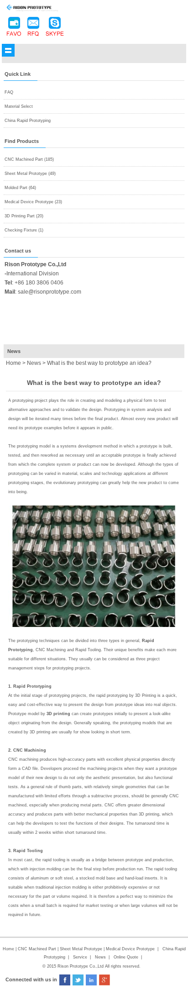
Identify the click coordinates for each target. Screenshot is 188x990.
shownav (8, 50)
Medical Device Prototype (130, 949)
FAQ (9, 92)
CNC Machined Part (37, 949)
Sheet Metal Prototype (81, 949)
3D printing (58, 713)
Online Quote (126, 957)
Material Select (19, 106)
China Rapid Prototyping (28, 120)
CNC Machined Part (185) (29, 159)
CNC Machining (29, 750)
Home (8, 949)
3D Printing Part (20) (24, 216)
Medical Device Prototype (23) (33, 202)
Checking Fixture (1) (24, 230)
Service (80, 957)
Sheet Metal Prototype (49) (30, 173)
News (34, 363)
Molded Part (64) (20, 187)
